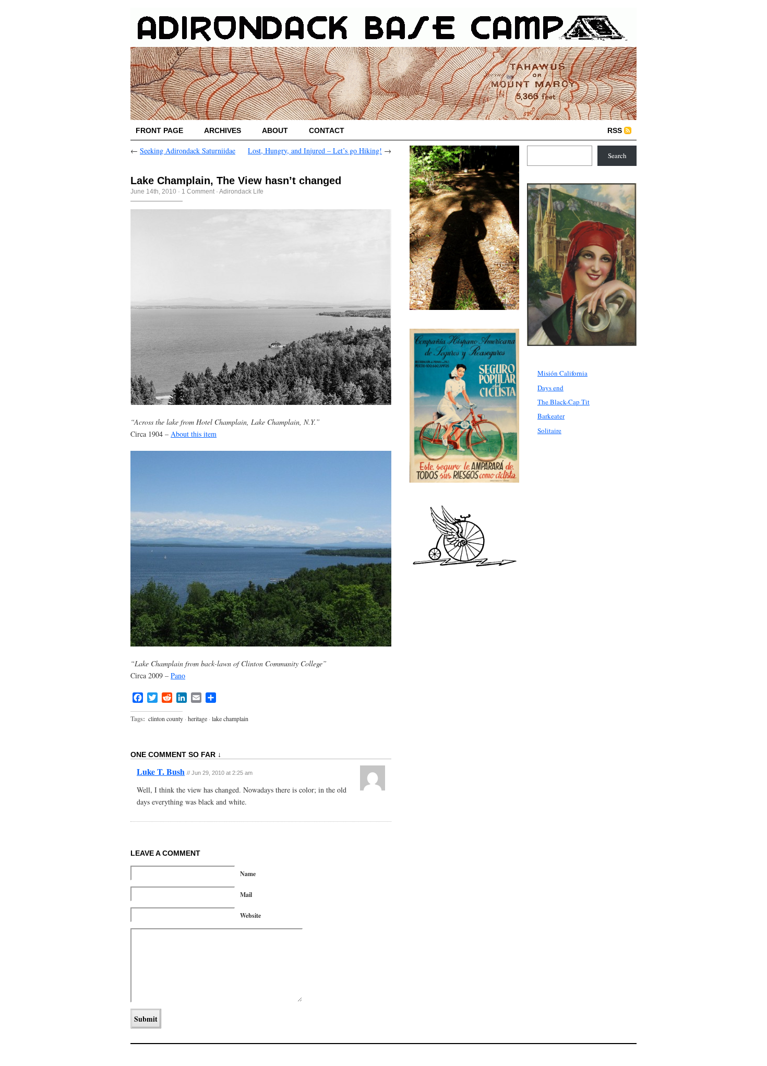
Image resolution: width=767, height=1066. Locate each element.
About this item (194, 434)
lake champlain (230, 718)
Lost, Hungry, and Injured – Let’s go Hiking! (315, 150)
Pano (178, 675)
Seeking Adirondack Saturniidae (187, 150)
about (275, 130)
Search (617, 155)
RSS (614, 130)
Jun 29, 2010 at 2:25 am (222, 773)
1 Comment (198, 191)
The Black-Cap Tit (563, 401)
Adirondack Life (241, 191)
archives (222, 130)
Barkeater (551, 416)
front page (159, 130)
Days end (550, 387)
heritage (197, 718)
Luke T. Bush (161, 771)
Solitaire (549, 430)
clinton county (165, 718)
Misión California (562, 373)
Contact (326, 130)
